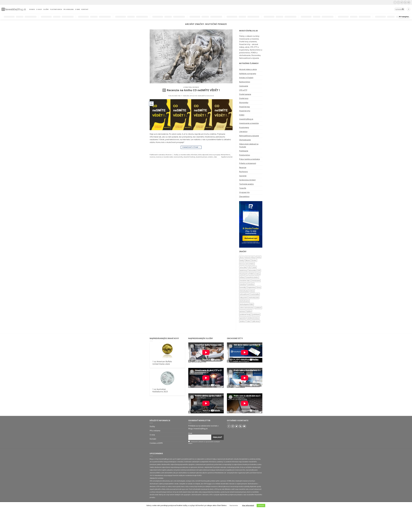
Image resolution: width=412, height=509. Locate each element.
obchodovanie (244, 301)
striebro (210, 157)
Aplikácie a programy (247, 73)
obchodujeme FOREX (246, 304)
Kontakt (84, 9)
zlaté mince (255, 321)
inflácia (242, 277)
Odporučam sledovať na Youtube (248, 145)
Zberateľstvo (244, 196)
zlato (215, 157)
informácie (194, 155)
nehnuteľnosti (244, 294)
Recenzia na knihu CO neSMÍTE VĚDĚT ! (193, 90)
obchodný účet (254, 298)
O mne (77, 9)
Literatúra (187, 87)
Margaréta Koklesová (206, 96)
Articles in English (246, 77)
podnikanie (256, 314)
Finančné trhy (244, 111)
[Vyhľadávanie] (403, 9)
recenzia (152, 157)
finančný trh (243, 274)
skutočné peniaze (201, 157)
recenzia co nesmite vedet (164, 157)
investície (251, 284)
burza (242, 264)
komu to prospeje (214, 155)
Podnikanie (243, 151)
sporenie (243, 318)
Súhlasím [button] (261, 505)
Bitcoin (248, 260)
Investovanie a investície (249, 123)
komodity (243, 287)
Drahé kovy (243, 98)
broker (254, 260)
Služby (46, 9)
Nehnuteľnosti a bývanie (249, 136)
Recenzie (195, 87)
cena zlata (243, 267)
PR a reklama (69, 9)
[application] (206, 352)
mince (252, 291)
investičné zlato (245, 281)
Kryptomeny (244, 127)
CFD (249, 267)
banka (259, 257)
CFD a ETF (243, 90)
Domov (32, 9)
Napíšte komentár (227, 157)
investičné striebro (252, 277)
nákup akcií (243, 298)
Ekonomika (243, 102)
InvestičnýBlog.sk (246, 119)
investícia (243, 284)
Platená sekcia (56, 9)
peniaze (242, 311)
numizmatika (255, 294)
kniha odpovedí (203, 155)
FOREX (241, 115)
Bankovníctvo (244, 82)
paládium (258, 308)
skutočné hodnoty (189, 157)
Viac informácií (248, 505)
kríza (259, 287)
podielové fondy (245, 314)
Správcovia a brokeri (247, 180)
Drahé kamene (245, 94)
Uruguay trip (244, 192)
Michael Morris (225, 155)
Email (190, 433)
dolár (254, 267)
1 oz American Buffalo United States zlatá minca (162, 364)
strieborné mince (253, 318)
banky (242, 260)
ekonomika (252, 270)
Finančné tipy (244, 107)
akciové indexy (250, 257)
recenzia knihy (178, 157)
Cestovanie (243, 86)
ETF (259, 270)
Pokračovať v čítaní (191, 147)
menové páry (244, 291)
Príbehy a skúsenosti (247, 163)
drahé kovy (243, 270)
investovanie (256, 281)
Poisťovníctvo (244, 155)
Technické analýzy (246, 184)
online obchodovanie (246, 308)
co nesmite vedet (184, 155)
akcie (241, 257)
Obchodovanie (245, 140)
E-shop (39, 9)
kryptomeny (251, 287)
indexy (258, 274)
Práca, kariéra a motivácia (249, 159)
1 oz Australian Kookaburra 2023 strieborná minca (160, 391)
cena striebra (250, 264)
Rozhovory (243, 171)
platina (249, 311)
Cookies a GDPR (156, 443)
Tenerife (242, 188)
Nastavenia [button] (233, 505)
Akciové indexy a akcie (248, 69)
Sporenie (242, 176)
